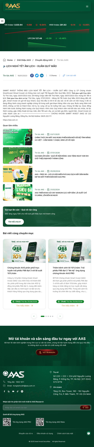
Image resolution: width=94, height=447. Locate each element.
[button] (34, 316)
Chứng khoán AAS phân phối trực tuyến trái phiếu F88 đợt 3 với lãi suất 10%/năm (24, 270)
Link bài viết (71, 75)
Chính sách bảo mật (65, 433)
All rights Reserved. (58, 441)
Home (10, 60)
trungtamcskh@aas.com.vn (24, 386)
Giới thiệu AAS (24, 60)
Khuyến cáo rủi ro (26, 433)
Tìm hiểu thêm (22, 305)
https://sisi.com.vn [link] (10, 120)
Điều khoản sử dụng (45, 433)
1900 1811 (20, 382)
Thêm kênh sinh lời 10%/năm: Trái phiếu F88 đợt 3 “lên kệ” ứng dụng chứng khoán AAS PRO (69, 270)
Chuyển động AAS (44, 60)
